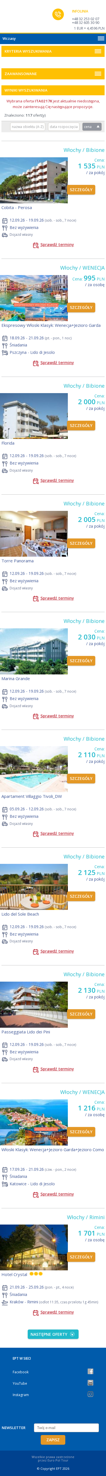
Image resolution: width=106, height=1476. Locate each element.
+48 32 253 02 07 (85, 18)
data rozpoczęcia (64, 126)
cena (88, 126)
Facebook (21, 1372)
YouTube (20, 1383)
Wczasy (9, 38)
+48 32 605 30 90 (85, 22)
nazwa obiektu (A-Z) (28, 126)
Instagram (21, 1394)
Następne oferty (49, 1334)
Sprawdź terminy (57, 244)
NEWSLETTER (13, 1427)
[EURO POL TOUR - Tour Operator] (15, 18)
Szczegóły (81, 189)
